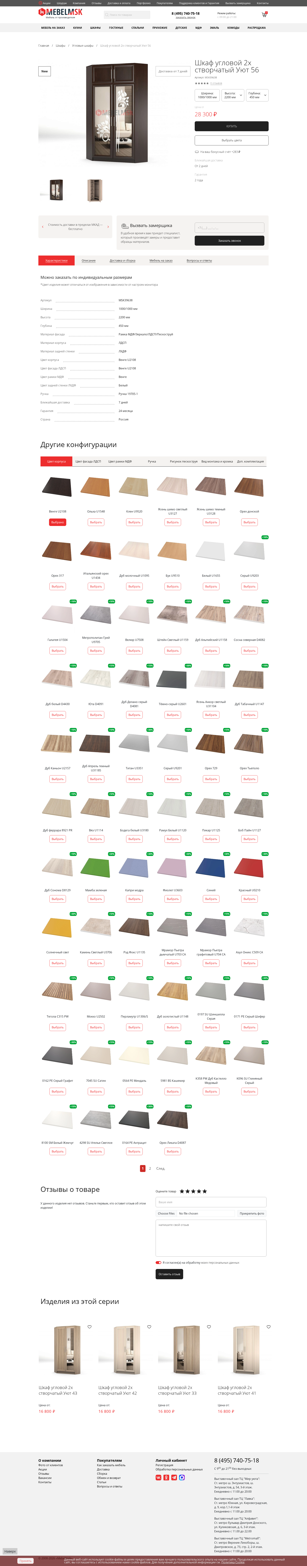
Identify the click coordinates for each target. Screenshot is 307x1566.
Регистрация (164, 1465)
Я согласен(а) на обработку (201, 1263)
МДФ (198, 27)
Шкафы (95, 27)
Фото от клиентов (50, 1465)
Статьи (101, 1482)
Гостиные (116, 27)
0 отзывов (216, 83)
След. (160, 1168)
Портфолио (143, 3)
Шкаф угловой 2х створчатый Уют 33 (177, 1390)
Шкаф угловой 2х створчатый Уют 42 (117, 1390)
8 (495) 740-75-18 (186, 13)
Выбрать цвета (232, 140)
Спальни (137, 27)
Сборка (102, 1474)
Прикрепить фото (252, 1213)
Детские (181, 27)
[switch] (158, 1262)
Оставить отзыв (169, 1274)
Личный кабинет (171, 1460)
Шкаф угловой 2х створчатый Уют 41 (237, 1390)
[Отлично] (182, 1191)
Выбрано (57, 522)
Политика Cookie (232, 1562)
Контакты (263, 3)
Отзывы (96, 3)
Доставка (103, 1469)
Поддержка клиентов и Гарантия (199, 3)
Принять (25, 1561)
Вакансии (45, 1478)
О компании (49, 1460)
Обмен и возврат (109, 1478)
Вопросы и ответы (109, 1486)
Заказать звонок (185, 17)
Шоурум (62, 3)
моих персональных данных (220, 1263)
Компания (79, 3)
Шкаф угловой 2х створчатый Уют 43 (58, 1390)
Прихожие (159, 27)
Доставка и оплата (119, 3)
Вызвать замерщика (238, 3)
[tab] (56, 260)
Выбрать (96, 522)
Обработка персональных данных (179, 1469)
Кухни (77, 27)
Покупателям (165, 3)
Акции (46, 3)
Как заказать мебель (111, 1465)
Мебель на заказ (53, 27)
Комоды (233, 27)
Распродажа (257, 27)
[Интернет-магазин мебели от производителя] (60, 12)
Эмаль (214, 27)
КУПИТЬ (232, 126)
